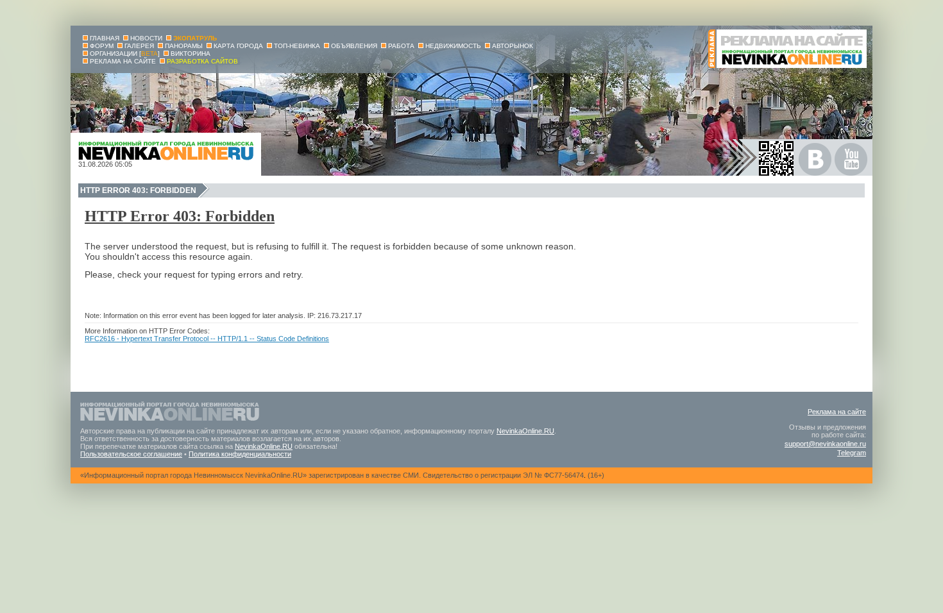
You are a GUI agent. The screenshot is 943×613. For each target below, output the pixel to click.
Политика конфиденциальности (240, 454)
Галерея (139, 45)
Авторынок (512, 45)
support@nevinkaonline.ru (825, 444)
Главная (104, 38)
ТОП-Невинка (297, 45)
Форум (102, 45)
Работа (401, 45)
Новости (146, 38)
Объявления (354, 45)
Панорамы (184, 45)
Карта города (238, 45)
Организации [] (125, 53)
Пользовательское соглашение (131, 454)
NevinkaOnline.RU (525, 431)
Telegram (851, 453)
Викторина (190, 53)
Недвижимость (453, 45)
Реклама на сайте (837, 412)
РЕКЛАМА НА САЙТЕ (123, 61)
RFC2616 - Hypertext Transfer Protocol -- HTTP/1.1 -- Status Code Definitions (207, 338)
